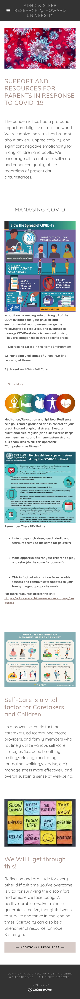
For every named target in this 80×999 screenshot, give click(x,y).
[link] (40, 10)
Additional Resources (40, 947)
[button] (8, 10)
